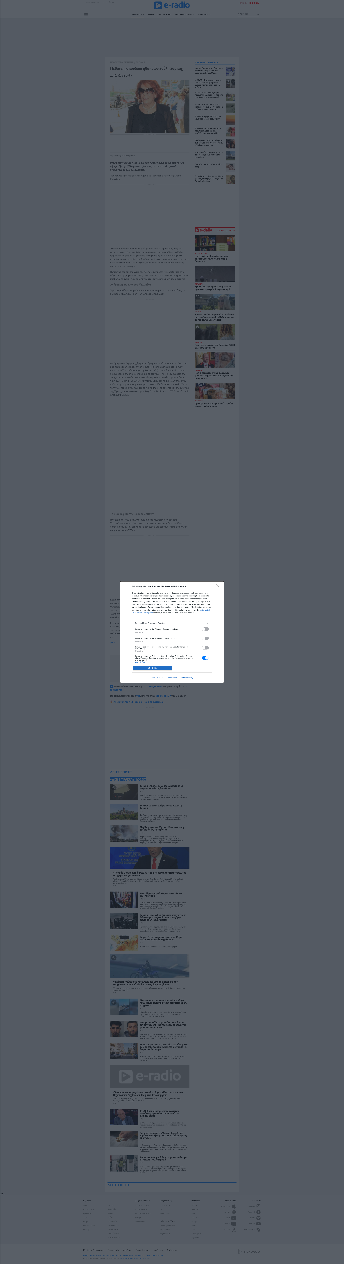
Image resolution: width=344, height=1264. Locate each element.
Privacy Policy (187, 678)
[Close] (218, 586)
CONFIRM (153, 668)
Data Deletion (157, 678)
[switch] (205, 629)
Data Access (172, 678)
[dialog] (172, 632)
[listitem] (172, 623)
